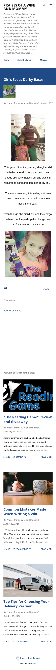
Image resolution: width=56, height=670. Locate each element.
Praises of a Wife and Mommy (19, 7)
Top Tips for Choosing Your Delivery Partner (26, 603)
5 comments (19, 456)
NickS (34, 664)
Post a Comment (12, 310)
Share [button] (46, 288)
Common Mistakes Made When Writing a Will (24, 511)
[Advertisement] (28, 341)
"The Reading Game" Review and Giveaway (27, 419)
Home (6, 60)
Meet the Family (25, 60)
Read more (47, 456)
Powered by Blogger (30, 658)
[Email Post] (5, 288)
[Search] (44, 5)
